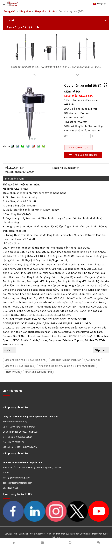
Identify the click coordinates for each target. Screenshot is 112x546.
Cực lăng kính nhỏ (15, 359)
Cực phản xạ (93, 359)
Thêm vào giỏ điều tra (85, 154)
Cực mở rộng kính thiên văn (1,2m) (56, 66)
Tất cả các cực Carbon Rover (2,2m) (25, 66)
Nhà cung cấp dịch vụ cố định (55, 365)
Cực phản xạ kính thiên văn (66, 359)
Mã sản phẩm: (13, 171)
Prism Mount (12, 371)
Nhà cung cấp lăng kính (38, 371)
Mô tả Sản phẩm (14, 178)
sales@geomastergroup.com (16, 477)
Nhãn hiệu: (59, 167)
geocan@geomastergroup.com (17, 482)
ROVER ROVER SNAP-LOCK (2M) (86, 66)
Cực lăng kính (38, 359)
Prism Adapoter (86, 365)
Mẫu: (8, 167)
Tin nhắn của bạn (78, 147)
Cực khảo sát (26, 365)
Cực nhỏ (9, 365)
